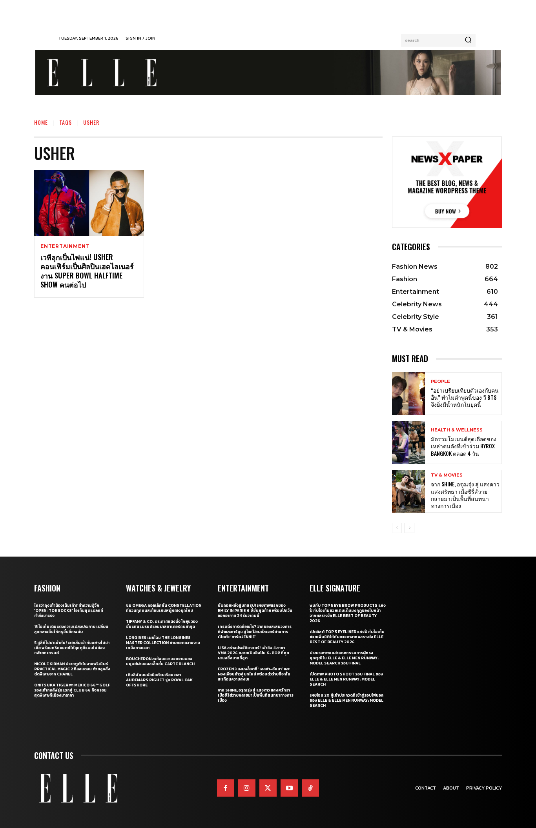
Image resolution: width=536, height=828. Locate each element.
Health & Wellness (457, 430)
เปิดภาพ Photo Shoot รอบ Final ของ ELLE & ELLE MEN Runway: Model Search (346, 679)
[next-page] (409, 528)
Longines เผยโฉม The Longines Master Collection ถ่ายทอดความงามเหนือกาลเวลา (163, 643)
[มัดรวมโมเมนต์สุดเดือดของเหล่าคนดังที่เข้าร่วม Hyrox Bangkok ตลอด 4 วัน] (408, 442)
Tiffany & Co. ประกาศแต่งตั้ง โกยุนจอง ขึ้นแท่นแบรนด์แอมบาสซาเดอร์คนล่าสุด (162, 624)
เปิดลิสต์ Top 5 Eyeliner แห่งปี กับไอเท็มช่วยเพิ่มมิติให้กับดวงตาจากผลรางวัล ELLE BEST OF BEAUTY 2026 (347, 637)
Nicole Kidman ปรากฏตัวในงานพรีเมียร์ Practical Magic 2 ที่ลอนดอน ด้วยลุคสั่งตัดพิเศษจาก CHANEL (72, 669)
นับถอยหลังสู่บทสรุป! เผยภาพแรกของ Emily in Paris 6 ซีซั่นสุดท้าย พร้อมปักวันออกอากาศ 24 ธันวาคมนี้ (255, 610)
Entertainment (64, 246)
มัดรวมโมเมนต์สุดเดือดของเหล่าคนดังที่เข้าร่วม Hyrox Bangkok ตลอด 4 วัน (463, 446)
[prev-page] (397, 528)
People (440, 381)
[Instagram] (246, 788)
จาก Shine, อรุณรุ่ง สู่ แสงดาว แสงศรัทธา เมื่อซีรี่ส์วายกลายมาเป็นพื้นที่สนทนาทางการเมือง (465, 495)
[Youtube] (289, 788)
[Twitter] (268, 788)
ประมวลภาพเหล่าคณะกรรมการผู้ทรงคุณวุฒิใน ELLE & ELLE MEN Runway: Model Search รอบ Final (344, 658)
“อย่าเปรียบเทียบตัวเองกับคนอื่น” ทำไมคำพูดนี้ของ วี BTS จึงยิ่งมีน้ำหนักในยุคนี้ (465, 397)
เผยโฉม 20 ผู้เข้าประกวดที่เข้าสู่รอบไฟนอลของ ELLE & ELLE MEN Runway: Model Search (346, 700)
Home (41, 122)
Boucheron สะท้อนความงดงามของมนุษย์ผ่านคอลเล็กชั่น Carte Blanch (160, 661)
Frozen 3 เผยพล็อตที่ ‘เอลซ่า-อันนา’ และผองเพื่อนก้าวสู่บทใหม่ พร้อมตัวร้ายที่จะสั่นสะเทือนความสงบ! (254, 674)
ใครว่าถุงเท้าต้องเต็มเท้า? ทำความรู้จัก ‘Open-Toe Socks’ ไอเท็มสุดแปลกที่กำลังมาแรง (68, 610)
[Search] (468, 40)
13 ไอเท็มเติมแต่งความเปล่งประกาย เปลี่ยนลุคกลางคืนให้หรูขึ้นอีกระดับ (71, 629)
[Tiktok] (310, 788)
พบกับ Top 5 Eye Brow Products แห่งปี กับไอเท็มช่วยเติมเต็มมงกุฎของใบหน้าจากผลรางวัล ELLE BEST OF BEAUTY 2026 (348, 613)
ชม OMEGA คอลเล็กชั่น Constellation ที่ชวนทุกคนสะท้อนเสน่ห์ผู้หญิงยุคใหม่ (163, 607)
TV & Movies (447, 475)
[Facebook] (225, 788)
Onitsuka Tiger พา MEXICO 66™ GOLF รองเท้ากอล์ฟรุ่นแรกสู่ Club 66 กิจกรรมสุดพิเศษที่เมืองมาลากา (72, 690)
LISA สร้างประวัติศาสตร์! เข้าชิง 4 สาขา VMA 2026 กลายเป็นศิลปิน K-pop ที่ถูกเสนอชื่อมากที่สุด (253, 653)
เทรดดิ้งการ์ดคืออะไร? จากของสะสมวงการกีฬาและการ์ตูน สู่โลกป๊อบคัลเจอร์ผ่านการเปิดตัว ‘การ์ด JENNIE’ (255, 632)
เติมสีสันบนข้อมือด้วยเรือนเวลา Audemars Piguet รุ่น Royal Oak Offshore (159, 680)
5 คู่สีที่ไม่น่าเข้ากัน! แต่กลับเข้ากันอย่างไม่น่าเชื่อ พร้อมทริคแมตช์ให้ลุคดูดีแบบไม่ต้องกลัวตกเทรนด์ (71, 648)
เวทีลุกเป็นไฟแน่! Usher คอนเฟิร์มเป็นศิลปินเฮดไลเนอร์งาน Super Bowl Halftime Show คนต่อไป (87, 270)
